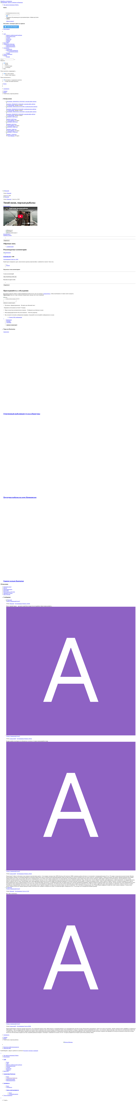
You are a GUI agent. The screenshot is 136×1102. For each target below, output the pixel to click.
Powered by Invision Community (30, 1050)
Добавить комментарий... (9, 303)
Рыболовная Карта (10, 46)
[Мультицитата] (6, 264)
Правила (8, 40)
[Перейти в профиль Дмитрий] (6, 190)
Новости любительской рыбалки (14, 35)
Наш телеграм (6, 594)
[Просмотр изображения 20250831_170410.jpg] (12, 132)
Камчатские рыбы (10, 45)
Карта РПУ (6, 42)
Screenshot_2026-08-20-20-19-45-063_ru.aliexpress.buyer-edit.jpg (21, 109)
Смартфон (8, 322)
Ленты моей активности (12, 50)
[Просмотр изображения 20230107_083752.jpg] (12, 116)
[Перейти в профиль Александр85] (70, 735)
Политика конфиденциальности (11, 1047)
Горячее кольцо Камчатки (13, 581)
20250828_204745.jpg (11, 124)
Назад (7, 1062)
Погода (5, 588)
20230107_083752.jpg (11, 119)
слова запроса (9, 73)
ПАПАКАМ (7, 256)
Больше (8, 41)
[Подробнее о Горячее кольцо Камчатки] (69, 539)
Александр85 (11, 105)
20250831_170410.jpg (11, 134)
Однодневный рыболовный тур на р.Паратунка (21, 414)
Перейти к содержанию (6, 1)
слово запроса (10, 75)
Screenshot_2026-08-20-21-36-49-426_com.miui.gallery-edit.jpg (20, 104)
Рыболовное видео (10, 36)
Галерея (8, 37)
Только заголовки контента (11, 81)
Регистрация (6, 29)
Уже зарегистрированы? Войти (11, 4)
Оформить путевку (8, 593)
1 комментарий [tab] (10, 246)
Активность (6, 47)
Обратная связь (7, 1048)
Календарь (8, 39)
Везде (6, 63)
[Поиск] (14, 59)
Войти (8, 18)
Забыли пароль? (10, 21)
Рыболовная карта (7, 589)
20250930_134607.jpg (11, 129)
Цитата (8, 265)
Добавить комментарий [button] (12, 325)
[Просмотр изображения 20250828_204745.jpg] (12, 121)
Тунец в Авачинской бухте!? (13, 601)
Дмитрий (9, 193)
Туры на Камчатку (7, 54)
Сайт (4, 34)
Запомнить (8, 17)
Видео (6, 64)
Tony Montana (11, 120)
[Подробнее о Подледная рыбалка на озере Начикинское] (69, 455)
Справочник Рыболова (8, 44)
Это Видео (7, 67)
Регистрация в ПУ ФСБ (9, 592)
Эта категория (8, 66)
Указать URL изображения (15, 317)
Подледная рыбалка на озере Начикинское (19, 497)
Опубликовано (10, 259)
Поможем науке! (7, 586)
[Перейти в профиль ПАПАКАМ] (7, 252)
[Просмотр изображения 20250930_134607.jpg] (12, 126)
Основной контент (13, 51)
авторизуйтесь (46, 293)
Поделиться (6, 240)
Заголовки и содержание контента (13, 80)
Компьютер (9, 319)
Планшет (8, 321)
